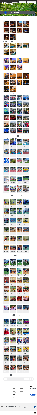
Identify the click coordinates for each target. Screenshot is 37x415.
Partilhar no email (25, 379)
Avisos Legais (24, 407)
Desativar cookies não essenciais (31, 1)
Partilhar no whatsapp (29, 379)
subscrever (32, 394)
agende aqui (7, 401)
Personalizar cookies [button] (14, 1)
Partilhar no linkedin (31, 379)
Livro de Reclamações (3, 406)
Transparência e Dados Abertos (26, 406)
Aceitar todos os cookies (23, 1)
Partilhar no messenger (27, 379)
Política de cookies (4, 2)
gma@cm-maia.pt (4, 400)
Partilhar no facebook (33, 379)
